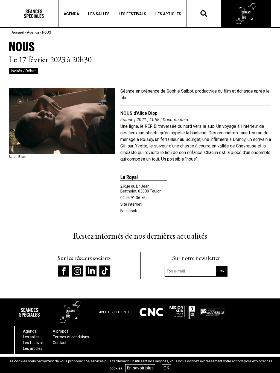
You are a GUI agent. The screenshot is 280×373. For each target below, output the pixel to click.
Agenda (33, 32)
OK (166, 368)
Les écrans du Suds (246, 13)
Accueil (17, 32)
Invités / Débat (23, 71)
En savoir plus (140, 368)
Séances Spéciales (34, 13)
